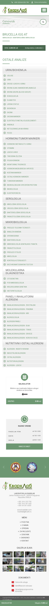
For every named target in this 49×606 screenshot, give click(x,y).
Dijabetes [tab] (11, 100)
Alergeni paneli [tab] (13, 321)
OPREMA (25, 528)
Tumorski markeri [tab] (15, 181)
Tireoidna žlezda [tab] (14, 156)
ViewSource (8, 600)
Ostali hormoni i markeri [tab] (18, 177)
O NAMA (25, 525)
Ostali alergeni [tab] (14, 357)
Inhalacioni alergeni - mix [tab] (18, 313)
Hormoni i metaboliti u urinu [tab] (19, 144)
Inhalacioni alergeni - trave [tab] (19, 330)
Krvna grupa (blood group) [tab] (19, 92)
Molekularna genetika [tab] (17, 287)
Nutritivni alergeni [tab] (15, 361)
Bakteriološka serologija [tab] (18, 212)
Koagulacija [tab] (12, 96)
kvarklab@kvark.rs (24, 512)
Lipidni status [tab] (13, 104)
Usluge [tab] (10, 76)
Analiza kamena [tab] (14, 232)
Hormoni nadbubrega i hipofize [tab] (20, 169)
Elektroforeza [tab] (13, 193)
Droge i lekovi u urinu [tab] (16, 84)
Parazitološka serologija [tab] (19, 217)
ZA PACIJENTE (25, 531)
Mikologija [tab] (12, 256)
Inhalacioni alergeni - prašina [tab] (20, 309)
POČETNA (25, 522)
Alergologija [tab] (13, 317)
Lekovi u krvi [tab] (12, 152)
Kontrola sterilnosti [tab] (16, 260)
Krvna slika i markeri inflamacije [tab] (21, 88)
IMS (44, 597)
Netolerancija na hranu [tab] (18, 129)
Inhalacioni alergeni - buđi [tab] (18, 326)
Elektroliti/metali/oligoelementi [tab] (21, 121)
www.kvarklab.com (24, 510)
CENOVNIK (25, 535)
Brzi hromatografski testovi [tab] (20, 265)
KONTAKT (25, 541)
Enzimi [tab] (9, 112)
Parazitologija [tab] (14, 248)
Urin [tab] (9, 80)
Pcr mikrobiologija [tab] (15, 283)
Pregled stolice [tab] (14, 252)
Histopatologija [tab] (14, 291)
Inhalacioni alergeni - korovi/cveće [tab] (22, 338)
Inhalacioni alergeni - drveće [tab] (19, 334)
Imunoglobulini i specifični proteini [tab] (22, 185)
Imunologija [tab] (12, 189)
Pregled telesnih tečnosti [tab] (18, 228)
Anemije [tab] (10, 125)
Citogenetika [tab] (12, 279)
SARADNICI (25, 538)
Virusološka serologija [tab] (17, 208)
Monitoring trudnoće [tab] (16, 165)
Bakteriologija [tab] (14, 240)
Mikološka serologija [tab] (16, 204)
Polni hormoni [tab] (13, 160)
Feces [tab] (9, 133)
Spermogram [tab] (13, 236)
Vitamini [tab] (10, 148)
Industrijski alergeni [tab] (16, 353)
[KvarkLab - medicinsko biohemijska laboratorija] (14, 8)
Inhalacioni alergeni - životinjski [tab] (21, 305)
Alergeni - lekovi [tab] (14, 365)
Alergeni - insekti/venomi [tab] (18, 349)
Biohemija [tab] (11, 108)
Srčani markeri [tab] (13, 117)
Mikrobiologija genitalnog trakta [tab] (22, 244)
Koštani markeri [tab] (14, 173)
